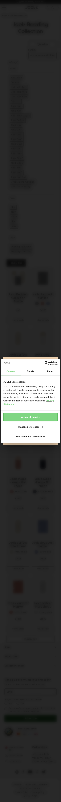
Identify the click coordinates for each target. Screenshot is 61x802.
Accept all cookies (30, 417)
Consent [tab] (11, 371)
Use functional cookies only (30, 436)
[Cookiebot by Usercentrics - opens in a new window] (45, 363)
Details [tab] (30, 371)
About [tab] (50, 371)
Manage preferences (28, 426)
